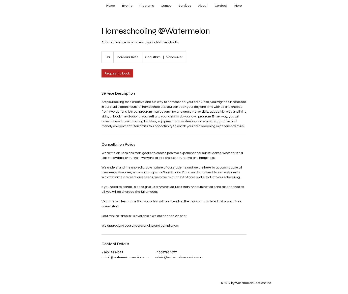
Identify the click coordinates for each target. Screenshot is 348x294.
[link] (117, 73)
